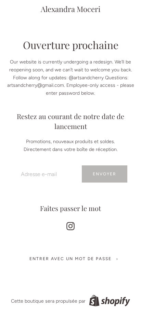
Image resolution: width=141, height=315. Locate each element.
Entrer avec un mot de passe (70, 258)
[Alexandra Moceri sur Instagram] (70, 225)
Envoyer (104, 174)
